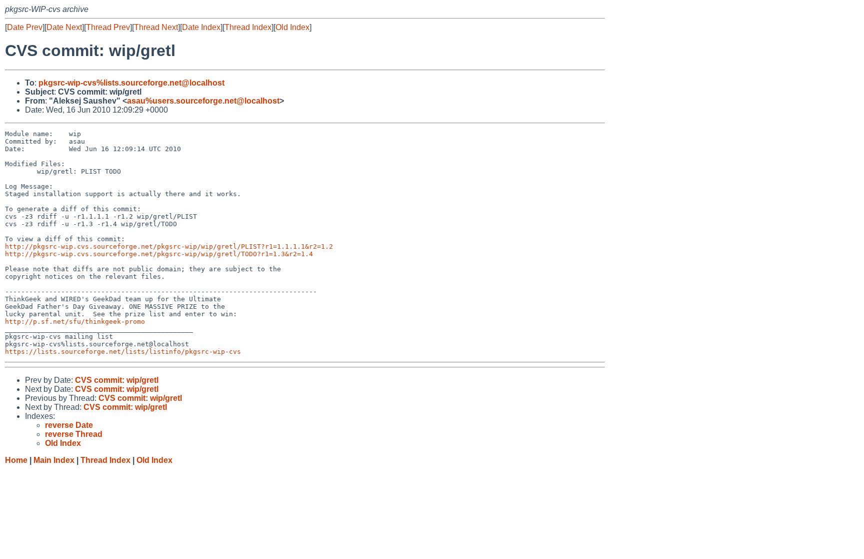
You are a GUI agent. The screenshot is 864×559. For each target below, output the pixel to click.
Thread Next (156, 27)
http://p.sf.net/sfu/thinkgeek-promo (75, 321)
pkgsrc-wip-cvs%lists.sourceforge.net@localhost (131, 83)
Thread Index (248, 27)
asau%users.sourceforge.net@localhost (203, 101)
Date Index (201, 27)
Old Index (293, 27)
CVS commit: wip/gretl (116, 380)
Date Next (64, 27)
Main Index (54, 460)
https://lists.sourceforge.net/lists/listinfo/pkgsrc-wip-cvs (123, 351)
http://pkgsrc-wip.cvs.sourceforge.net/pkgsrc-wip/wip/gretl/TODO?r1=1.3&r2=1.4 (159, 254)
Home (16, 460)
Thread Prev (108, 27)
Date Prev (24, 27)
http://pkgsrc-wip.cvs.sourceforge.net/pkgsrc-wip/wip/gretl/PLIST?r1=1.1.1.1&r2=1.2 (169, 246)
